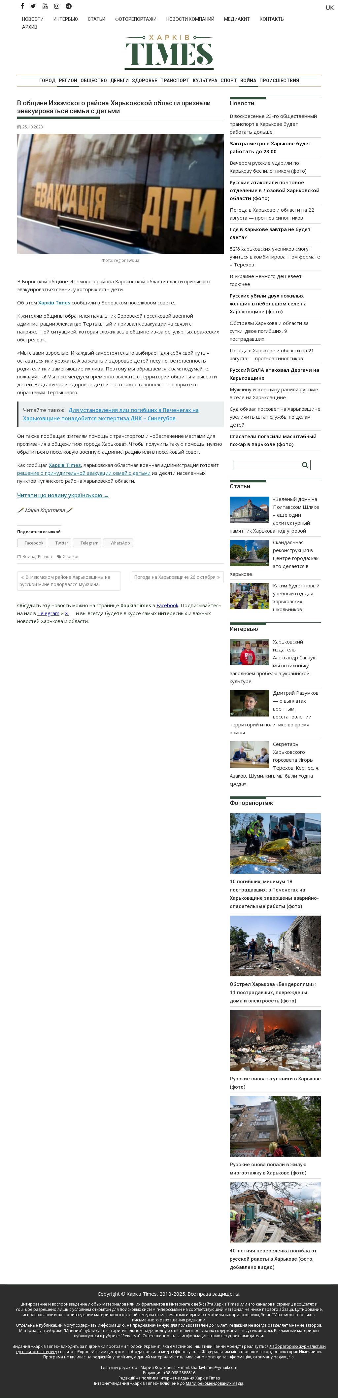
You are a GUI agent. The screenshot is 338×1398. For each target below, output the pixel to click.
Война (248, 80)
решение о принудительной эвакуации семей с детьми (84, 473)
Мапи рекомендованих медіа (214, 1383)
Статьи (96, 19)
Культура (205, 80)
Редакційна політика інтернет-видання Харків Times (169, 1378)
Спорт (228, 80)
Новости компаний (190, 19)
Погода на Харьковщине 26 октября (175, 577)
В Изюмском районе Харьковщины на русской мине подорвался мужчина (64, 580)
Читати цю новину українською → (63, 495)
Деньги (119, 80)
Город (47, 80)
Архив (29, 27)
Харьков (71, 556)
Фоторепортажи (135, 19)
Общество (94, 80)
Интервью (65, 19)
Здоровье (144, 80)
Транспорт (174, 80)
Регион (68, 80)
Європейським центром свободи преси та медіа (125, 1351)
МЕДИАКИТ (237, 19)
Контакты (272, 19)
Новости (33, 19)
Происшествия (279, 80)
